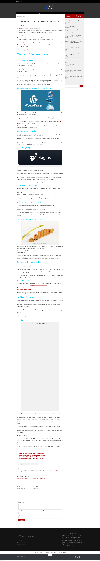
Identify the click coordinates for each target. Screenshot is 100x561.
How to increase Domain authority (76, 58)
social (69, 542)
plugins (68, 540)
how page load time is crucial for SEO (38, 285)
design (24, 464)
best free (72, 534)
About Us (36, 552)
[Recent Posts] (69, 20)
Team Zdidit (21, 28)
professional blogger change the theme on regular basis (35, 44)
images (76, 537)
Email (43, 510)
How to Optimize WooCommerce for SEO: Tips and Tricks (76, 42)
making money (65, 538)
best (69, 534)
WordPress (46, 13)
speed (77, 542)
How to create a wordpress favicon (55, 493)
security (63, 542)
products (78, 540)
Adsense (54, 13)
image (73, 537)
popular (73, 540)
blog (76, 534)
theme (32, 464)
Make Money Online (25, 13)
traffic (65, 544)
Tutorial (69, 544)
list (79, 537)
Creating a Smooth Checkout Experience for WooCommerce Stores (75, 36)
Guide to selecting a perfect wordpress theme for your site (32, 455)
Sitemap (47, 552)
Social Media (33, 13)
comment (70, 535)
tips (34, 464)
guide (66, 537)
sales (81, 540)
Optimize (70, 538)
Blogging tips (40, 13)
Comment (21, 502)
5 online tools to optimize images (76, 76)
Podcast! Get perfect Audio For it (76, 47)
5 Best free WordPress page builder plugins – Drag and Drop (32, 458)
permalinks (79, 538)
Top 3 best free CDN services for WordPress (29, 457)
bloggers (79, 534)
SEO (51, 13)
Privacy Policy (53, 552)
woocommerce (64, 545)
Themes (68, 13)
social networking (73, 542)
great (29, 464)
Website (20, 515)
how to (70, 537)
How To (64, 13)
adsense (63, 533)
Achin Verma (56, 470)
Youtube (74, 545)
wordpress (69, 545)
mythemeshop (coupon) (54, 444)
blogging (21, 464)
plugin (64, 540)
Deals (21, 1)
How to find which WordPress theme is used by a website (31, 453)
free (27, 464)
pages (77, 538)
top (63, 544)
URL (74, 544)
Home (17, 1)
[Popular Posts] (78, 20)
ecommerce (76, 535)
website (37, 464)
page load (74, 538)
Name (20, 510)
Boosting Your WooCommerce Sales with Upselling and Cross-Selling (76, 31)
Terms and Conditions (62, 552)
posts (76, 540)
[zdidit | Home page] (50, 7)
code (68, 535)
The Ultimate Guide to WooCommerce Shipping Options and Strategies (76, 25)
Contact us (42, 552)
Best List (59, 13)
